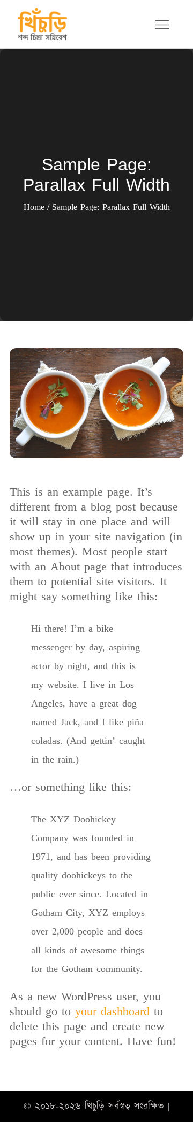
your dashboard (112, 1011)
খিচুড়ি (95, 1106)
